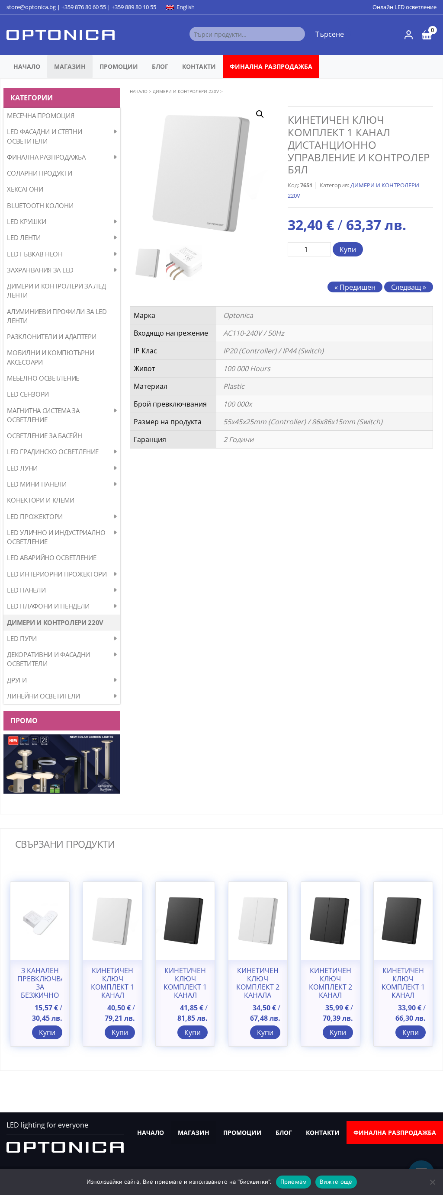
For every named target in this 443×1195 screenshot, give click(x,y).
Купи (348, 249)
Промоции (119, 66)
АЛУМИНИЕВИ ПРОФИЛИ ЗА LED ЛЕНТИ (57, 316)
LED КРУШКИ (26, 221)
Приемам (293, 1181)
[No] (432, 1182)
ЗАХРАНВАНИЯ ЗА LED (40, 270)
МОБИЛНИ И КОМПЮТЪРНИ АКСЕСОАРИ (50, 357)
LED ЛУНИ (22, 468)
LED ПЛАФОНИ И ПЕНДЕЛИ (48, 606)
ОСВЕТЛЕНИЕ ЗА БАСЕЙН (44, 435)
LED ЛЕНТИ (23, 237)
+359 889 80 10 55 (134, 7)
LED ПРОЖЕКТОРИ (35, 516)
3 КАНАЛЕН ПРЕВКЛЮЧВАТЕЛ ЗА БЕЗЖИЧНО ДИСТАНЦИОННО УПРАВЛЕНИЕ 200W (39, 996)
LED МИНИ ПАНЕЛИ (37, 484)
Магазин (70, 66)
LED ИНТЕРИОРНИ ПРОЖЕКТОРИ (57, 574)
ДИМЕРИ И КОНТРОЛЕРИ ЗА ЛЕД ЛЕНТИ (56, 290)
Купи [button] (47, 1032)
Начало (26, 66)
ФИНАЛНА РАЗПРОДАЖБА (271, 66)
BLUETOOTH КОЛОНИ (40, 205)
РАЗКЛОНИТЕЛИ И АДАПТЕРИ (51, 336)
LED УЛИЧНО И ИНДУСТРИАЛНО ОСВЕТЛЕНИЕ (56, 537)
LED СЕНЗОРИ (28, 394)
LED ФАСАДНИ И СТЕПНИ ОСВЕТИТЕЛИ (44, 136)
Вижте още (336, 1181)
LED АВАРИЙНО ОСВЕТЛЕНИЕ (51, 557)
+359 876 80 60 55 (83, 7)
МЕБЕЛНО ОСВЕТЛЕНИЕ (43, 378)
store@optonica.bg (31, 7)
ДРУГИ (17, 680)
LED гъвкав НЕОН (35, 254)
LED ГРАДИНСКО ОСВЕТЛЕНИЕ (53, 451)
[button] (260, 114)
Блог (160, 66)
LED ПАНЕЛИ (26, 590)
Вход (408, 34)
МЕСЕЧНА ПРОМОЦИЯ (40, 115)
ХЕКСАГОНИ (25, 189)
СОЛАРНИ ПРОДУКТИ (39, 173)
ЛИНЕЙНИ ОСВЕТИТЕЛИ (43, 696)
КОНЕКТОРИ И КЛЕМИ (40, 500)
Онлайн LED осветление (404, 7)
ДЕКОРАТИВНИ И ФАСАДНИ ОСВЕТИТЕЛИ (48, 659)
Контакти (199, 66)
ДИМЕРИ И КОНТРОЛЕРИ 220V (55, 622)
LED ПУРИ (22, 638)
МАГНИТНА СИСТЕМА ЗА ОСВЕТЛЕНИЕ (43, 415)
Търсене (329, 34)
